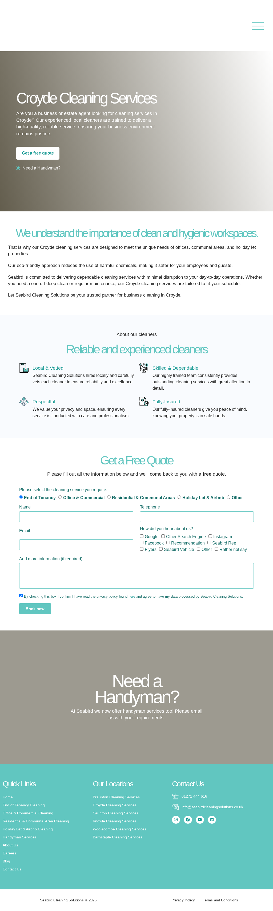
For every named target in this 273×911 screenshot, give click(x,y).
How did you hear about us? (166, 528)
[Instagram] (176, 820)
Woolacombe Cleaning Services (119, 829)
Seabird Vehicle (179, 549)
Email (24, 531)
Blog (6, 861)
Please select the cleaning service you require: (63, 489)
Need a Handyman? (137, 689)
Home (8, 797)
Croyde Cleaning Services (114, 805)
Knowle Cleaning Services (114, 821)
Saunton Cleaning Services (115, 813)
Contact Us (12, 869)
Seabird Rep (224, 543)
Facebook (154, 543)
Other (207, 549)
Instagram (222, 536)
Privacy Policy (183, 900)
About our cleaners (137, 334)
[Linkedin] (212, 820)
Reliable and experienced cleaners (136, 349)
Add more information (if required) (50, 559)
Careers (9, 853)
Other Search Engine (186, 536)
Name (25, 507)
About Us (10, 845)
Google (152, 536)
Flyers (150, 549)
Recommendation (188, 543)
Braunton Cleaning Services (116, 797)
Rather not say (233, 549)
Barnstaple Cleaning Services (117, 837)
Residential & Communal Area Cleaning (36, 821)
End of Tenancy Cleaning (24, 805)
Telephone (150, 507)
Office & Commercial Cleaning (28, 813)
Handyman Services (20, 837)
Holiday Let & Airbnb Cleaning (28, 829)
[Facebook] (188, 820)
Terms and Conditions (220, 900)
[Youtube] (200, 820)
